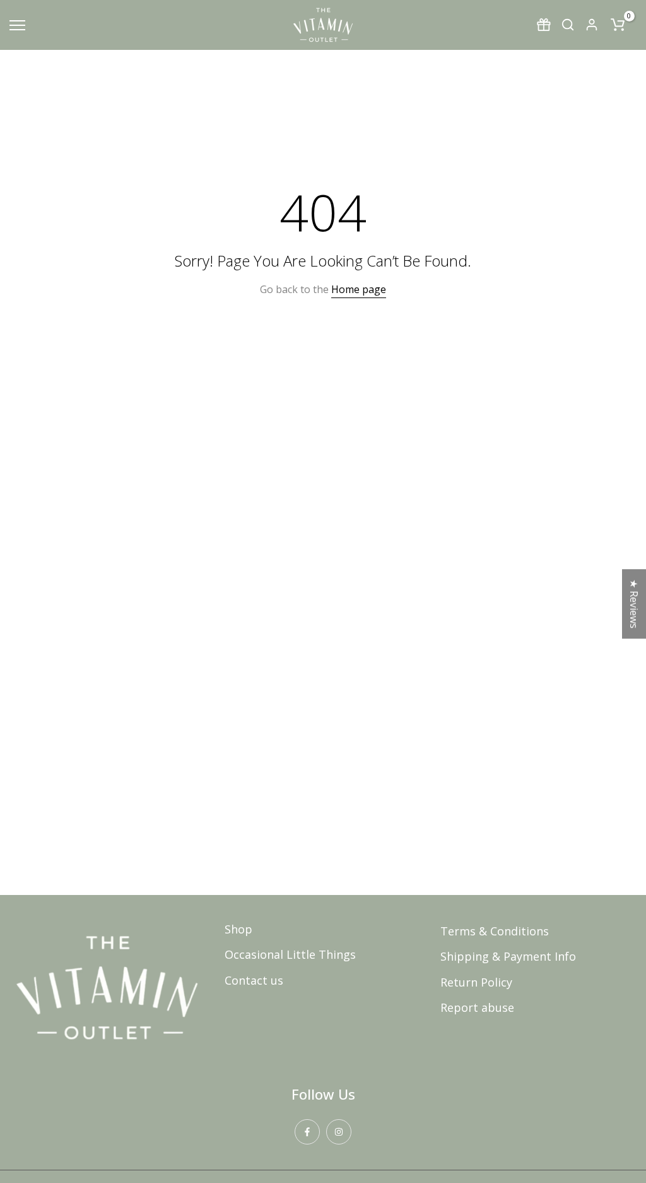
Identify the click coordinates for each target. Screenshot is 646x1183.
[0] (618, 25)
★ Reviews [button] (634, 603)
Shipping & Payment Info (508, 956)
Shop (238, 929)
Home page (358, 289)
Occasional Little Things (290, 954)
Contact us (254, 980)
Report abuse (477, 1007)
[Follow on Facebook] (307, 1131)
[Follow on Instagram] (338, 1131)
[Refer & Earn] (544, 25)
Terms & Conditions (494, 931)
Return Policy (476, 982)
